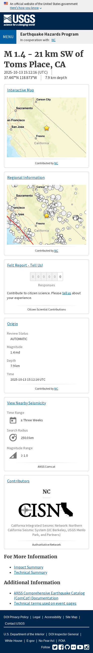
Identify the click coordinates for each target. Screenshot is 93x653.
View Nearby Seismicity (26, 402)
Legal (36, 617)
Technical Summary (30, 572)
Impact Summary (28, 567)
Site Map (71, 617)
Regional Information (26, 177)
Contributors (18, 480)
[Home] (19, 27)
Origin (12, 323)
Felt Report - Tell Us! (25, 265)
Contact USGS (15, 623)
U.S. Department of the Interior (24, 634)
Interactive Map (20, 89)
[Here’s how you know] (46, 6)
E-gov (30, 641)
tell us (66, 293)
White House (13, 641)
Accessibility (53, 617)
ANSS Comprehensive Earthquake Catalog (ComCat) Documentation (49, 595)
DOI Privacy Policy (16, 617)
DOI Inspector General (64, 634)
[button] (47, 128)
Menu (8, 36)
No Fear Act (46, 641)
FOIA (62, 641)
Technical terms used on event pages (45, 603)
